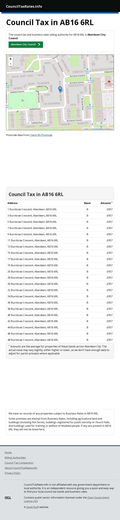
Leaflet (85, 129)
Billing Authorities (15, 457)
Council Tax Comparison (19, 462)
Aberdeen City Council (23, 44)
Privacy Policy (12, 473)
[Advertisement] (60, 161)
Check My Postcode (41, 135)
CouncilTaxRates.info (24, 6)
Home (8, 452)
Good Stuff (32, 507)
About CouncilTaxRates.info (21, 468)
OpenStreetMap (97, 129)
